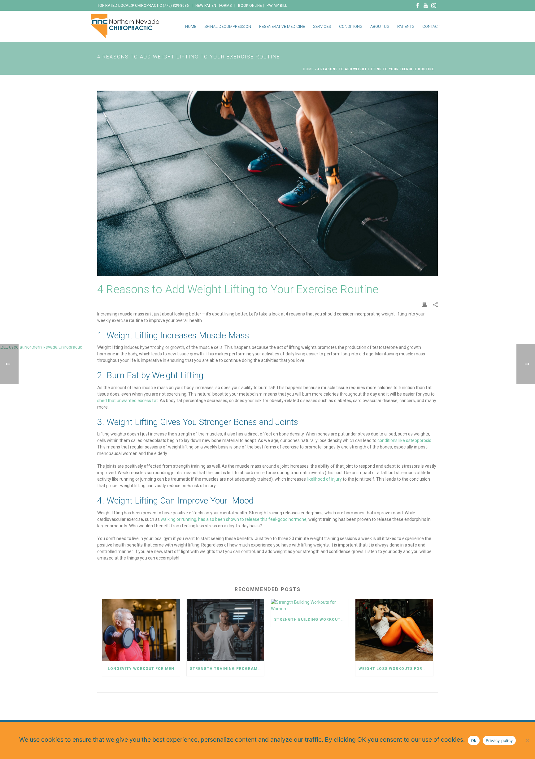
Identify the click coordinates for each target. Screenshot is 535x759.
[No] (527, 740)
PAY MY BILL (277, 5)
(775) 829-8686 (176, 5)
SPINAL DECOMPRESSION (227, 26)
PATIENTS (405, 26)
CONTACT (431, 26)
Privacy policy (499, 740)
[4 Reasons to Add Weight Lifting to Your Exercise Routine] (267, 183)
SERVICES (322, 26)
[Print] (424, 304)
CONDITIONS (350, 26)
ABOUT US (379, 26)
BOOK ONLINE (250, 5)
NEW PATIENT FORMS (213, 5)
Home (308, 69)
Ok (473, 740)
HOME (190, 26)
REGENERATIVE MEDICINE (282, 26)
